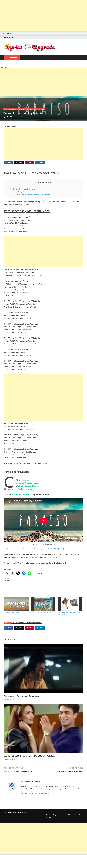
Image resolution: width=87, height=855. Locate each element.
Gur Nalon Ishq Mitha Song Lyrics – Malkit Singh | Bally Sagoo (30, 756)
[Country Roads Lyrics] (16, 604)
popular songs (39, 109)
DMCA (48, 817)
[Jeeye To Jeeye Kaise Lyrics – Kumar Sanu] (43, 669)
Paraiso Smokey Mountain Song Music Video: (32, 195)
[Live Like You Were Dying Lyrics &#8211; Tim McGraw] (70, 604)
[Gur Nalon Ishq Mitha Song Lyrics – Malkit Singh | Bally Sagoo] (43, 729)
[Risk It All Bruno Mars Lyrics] (43, 604)
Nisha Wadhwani (21, 117)
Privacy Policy (51, 815)
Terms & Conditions (65, 815)
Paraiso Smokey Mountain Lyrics (22, 189)
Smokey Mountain (35, 623)
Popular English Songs (26, 109)
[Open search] (81, 57)
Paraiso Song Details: (20, 192)
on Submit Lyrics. (50, 557)
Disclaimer (79, 815)
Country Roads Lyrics (11, 612)
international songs (19, 623)
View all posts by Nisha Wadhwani (34, 793)
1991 (5, 109)
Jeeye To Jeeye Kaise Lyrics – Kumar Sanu (21, 696)
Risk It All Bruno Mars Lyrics (41, 612)
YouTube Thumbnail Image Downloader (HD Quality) (43, 549)
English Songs (12, 109)
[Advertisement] (43, 16)
